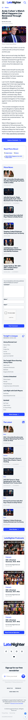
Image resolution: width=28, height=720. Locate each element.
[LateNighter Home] (14, 2)
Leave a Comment (12, 140)
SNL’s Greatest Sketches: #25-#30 (13, 560)
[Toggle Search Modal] (25, 2)
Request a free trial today (16, 703)
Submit (23, 675)
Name (6, 299)
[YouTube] (14, 657)
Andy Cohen (9, 153)
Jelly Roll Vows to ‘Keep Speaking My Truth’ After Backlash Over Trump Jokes (13, 198)
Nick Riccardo (7, 21)
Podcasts (8, 557)
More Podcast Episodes (12, 632)
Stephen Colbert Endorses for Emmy (14, 232)
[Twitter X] (11, 651)
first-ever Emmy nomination (16, 133)
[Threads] (22, 651)
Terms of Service (16, 682)
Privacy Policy (8, 682)
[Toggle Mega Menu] (3, 2)
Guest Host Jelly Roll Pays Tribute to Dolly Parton (13, 216)
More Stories (13, 529)
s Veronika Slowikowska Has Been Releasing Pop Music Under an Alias (14, 180)
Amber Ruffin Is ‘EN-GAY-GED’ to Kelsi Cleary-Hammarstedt (12, 267)
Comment (7, 284)
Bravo (17, 153)
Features (5, 455)
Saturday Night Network (13, 564)
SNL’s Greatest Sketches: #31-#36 (13, 591)
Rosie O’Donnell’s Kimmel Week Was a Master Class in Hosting (12, 460)
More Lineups (13, 414)
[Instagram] (17, 651)
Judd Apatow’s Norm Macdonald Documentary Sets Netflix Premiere (12, 249)
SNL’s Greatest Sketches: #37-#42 (13, 621)
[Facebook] (6, 651)
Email (5, 304)
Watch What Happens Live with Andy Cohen (13, 156)
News (7, 7)
